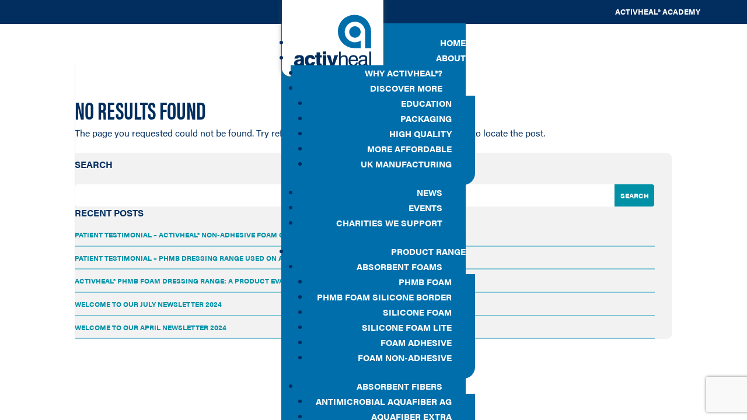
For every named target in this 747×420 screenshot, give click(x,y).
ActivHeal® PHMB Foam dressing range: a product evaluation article (210, 280)
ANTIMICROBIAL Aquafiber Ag (384, 401)
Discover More (406, 88)
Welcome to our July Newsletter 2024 (148, 304)
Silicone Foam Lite (407, 327)
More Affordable (409, 148)
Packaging (426, 118)
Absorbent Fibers (399, 386)
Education (426, 103)
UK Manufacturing (406, 164)
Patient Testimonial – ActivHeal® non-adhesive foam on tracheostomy (212, 234)
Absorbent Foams (399, 266)
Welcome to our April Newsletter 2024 (150, 327)
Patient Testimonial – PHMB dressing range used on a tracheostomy (209, 258)
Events (425, 207)
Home (453, 42)
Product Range (428, 251)
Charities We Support (389, 222)
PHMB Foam (425, 281)
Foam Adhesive (416, 342)
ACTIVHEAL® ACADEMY (657, 11)
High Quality (420, 133)
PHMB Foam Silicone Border (384, 296)
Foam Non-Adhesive (405, 357)
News (429, 192)
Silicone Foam (417, 312)
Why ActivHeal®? (403, 72)
